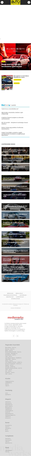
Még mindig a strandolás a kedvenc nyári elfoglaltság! (12, 113)
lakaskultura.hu (8, 404)
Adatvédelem (23, 295)
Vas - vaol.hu (8, 371)
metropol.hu (8, 428)
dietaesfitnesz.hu (9, 413)
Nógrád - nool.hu (9, 365)
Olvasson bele (17, 79)
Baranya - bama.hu (9, 349)
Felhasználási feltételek (10, 295)
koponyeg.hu (8, 440)
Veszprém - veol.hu (9, 372)
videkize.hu (8, 416)
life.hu (6, 429)
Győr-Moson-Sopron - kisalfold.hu (13, 357)
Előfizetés (16, 83)
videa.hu (7, 441)
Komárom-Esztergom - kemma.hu (13, 363)
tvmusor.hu (8, 418)
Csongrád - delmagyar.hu (11, 353)
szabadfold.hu (8, 382)
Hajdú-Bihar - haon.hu (10, 359)
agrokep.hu (8, 394)
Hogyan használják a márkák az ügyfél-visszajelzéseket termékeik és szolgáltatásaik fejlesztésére (13, 134)
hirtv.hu (7, 384)
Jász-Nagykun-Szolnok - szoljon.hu (13, 362)
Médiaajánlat (19, 293)
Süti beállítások (15, 298)
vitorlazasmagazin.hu (10, 415)
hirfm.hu (7, 451)
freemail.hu (8, 438)
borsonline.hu (8, 425)
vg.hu (6, 393)
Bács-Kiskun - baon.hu (10, 347)
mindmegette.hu (9, 410)
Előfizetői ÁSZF (20, 296)
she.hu (7, 431)
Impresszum (10, 293)
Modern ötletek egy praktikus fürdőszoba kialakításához (12, 128)
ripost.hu (7, 426)
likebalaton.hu (8, 407)
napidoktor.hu (8, 409)
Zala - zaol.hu (8, 373)
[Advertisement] (15, 22)
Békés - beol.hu (9, 350)
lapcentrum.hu (8, 443)
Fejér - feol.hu (8, 356)
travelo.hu (7, 412)
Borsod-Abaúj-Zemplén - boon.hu (13, 351)
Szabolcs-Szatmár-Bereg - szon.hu (13, 368)
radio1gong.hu (8, 450)
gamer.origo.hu (8, 406)
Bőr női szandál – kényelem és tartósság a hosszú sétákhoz (15, 123)
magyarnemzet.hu (9, 381)
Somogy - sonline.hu (10, 366)
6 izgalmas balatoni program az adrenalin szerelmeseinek (13, 118)
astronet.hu (8, 401)
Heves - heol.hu (9, 360)
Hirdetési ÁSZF (10, 296)
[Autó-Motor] (15, 2)
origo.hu (7, 385)
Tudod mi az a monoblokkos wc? (10, 109)
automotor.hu (8, 403)
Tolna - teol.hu (8, 369)
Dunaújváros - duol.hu (10, 354)
